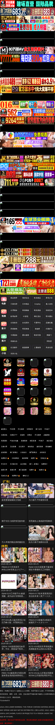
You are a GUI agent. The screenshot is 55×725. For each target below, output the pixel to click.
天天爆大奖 (14, 464)
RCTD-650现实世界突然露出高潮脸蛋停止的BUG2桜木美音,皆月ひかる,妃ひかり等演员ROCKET (41, 650)
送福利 (22, 435)
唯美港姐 (37, 310)
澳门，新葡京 (34, 464)
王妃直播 (13, 446)
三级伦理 (13, 304)
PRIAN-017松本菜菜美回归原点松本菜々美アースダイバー (40, 596)
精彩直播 (33, 441)
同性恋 (49, 341)
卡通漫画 (13, 335)
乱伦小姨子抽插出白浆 (38, 542)
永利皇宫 (43, 452)
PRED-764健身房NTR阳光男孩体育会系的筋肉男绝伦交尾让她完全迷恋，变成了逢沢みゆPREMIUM (14, 677)
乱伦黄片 (22, 446)
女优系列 (25, 322)
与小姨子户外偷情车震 (38, 500)
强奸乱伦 (25, 298)
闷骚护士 (49, 329)
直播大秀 (13, 470)
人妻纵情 (37, 347)
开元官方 (4, 464)
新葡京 (29, 435)
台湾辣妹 (13, 310)
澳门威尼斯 (23, 470)
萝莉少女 (49, 298)
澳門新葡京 (33, 452)
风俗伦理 (49, 347)
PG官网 (12, 429)
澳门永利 (39, 429)
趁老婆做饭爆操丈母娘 (11, 500)
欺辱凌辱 (13, 316)
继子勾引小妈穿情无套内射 (13, 521)
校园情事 (25, 347)
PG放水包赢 (14, 441)
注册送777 (13, 435)
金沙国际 (23, 464)
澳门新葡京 (14, 452)
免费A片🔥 (43, 470)
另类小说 (13, 353)
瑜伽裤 (37, 329)
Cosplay (37, 304)
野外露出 (49, 316)
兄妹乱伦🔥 (5, 476)
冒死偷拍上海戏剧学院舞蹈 (40, 521)
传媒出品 (13, 341)
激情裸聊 (25, 458)
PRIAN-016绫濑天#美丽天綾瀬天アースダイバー (40, 621)
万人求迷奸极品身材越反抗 (13, 542)
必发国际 (4, 452)
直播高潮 (24, 441)
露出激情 (25, 335)
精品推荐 (13, 298)
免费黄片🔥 (16, 476)
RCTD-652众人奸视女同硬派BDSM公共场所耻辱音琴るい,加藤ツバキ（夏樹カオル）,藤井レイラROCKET (41, 677)
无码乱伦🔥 (44, 458)
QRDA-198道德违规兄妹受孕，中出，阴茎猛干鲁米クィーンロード (13, 649)
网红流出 (37, 316)
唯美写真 (37, 335)
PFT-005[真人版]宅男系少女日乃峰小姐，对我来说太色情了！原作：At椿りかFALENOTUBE (14, 624)
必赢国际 (47, 435)
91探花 (25, 316)
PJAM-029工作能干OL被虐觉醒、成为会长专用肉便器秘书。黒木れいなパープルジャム (13, 597)
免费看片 (44, 464)
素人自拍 (49, 304)
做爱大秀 (4, 470)
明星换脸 (25, 329)
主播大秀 (4, 446)
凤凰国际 (4, 441)
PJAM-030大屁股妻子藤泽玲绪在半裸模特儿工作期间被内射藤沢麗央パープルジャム (41, 571)
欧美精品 (37, 298)
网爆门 (49, 335)
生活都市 (13, 347)
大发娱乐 (23, 452)
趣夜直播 (40, 446)
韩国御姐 (25, 310)
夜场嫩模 (49, 446)
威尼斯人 (4, 429)
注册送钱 (4, 435)
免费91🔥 (32, 470)
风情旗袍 (13, 329)
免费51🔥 (34, 458)
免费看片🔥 (5, 458)
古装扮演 (13, 322)
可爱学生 (37, 322)
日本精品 (25, 304)
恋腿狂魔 (49, 322)
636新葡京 (15, 458)
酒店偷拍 (50, 441)
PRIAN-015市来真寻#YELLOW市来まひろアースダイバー (14, 569)
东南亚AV (49, 310)
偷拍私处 (31, 446)
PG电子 (47, 429)
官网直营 (30, 429)
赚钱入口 (26, 476)
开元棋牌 (21, 429)
